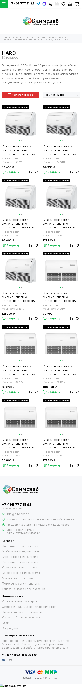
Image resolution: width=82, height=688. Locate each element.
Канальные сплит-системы (20, 557)
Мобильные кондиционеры (21, 551)
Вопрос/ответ (11, 628)
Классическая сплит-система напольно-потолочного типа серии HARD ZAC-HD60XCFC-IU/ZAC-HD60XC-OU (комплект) (19, 297)
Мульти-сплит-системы (17, 578)
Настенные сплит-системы (20, 546)
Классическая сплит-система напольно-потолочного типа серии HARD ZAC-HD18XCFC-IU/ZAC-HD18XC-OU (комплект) (19, 150)
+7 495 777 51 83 (22, 4)
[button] (19, 140)
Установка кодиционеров (19, 601)
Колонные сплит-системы (19, 567)
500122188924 (24, 530)
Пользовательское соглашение (23, 612)
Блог (5, 623)
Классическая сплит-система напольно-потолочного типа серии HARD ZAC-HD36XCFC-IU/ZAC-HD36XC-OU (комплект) (19, 223)
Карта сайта (52, 678)
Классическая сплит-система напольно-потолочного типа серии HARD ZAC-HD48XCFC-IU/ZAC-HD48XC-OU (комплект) (60, 223)
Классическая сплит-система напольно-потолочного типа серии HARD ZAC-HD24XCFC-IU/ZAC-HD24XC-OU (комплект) (60, 150)
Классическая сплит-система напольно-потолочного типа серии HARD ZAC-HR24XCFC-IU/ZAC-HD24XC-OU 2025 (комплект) (60, 297)
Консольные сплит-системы (21, 573)
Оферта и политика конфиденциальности (30, 607)
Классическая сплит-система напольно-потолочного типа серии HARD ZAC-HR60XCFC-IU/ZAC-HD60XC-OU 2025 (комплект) (60, 443)
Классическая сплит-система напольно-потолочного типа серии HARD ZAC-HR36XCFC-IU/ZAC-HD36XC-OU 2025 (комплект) (19, 370)
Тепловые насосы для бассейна (24, 589)
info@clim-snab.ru (19, 514)
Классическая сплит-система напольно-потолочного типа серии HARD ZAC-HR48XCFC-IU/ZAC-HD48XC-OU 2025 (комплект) (60, 370)
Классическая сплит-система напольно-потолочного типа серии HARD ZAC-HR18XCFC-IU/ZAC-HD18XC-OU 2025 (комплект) (19, 443)
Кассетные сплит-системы (20, 562)
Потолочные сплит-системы (21, 583)
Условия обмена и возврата (21, 617)
